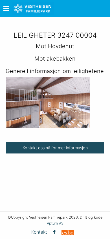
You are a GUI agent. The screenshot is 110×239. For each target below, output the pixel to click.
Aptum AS (55, 223)
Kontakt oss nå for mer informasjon (55, 147)
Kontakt (39, 232)
